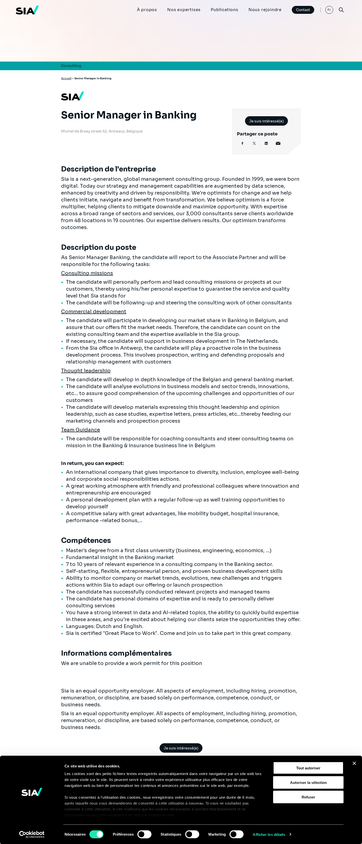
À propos (147, 9)
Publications (224, 9)
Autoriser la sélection (308, 782)
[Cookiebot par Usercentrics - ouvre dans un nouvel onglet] (31, 834)
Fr (329, 10)
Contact (303, 10)
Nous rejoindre (265, 9)
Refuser (308, 797)
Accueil (66, 78)
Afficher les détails (269, 834)
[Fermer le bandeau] (354, 763)
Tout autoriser (308, 768)
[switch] (144, 834)
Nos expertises (184, 9)
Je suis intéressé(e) (266, 121)
